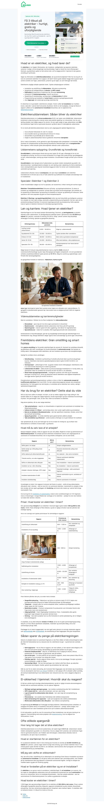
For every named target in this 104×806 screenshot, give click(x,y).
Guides (24, 794)
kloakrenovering (57, 714)
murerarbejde (40, 631)
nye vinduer (43, 671)
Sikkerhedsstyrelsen (27, 110)
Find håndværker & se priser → (36, 43)
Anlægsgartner (26, 797)
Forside (80, 4)
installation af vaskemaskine (41, 494)
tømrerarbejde (28, 631)
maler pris (25, 795)
